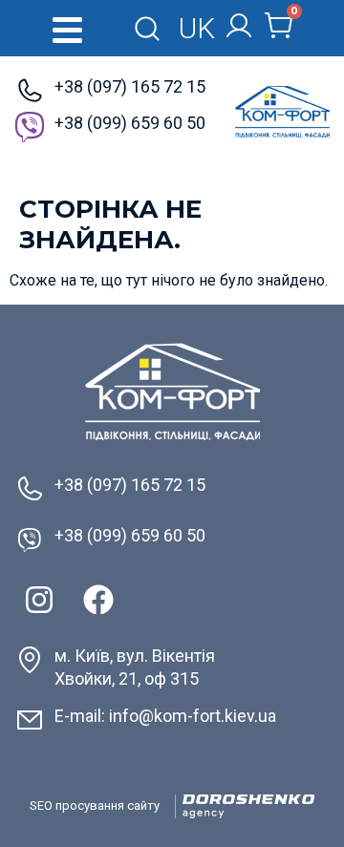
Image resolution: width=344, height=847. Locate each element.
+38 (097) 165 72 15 (129, 86)
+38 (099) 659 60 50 (129, 123)
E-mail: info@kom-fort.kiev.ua (165, 716)
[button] (67, 30)
